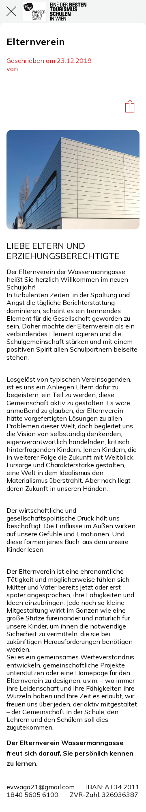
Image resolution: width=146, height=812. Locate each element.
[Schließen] (11, 11)
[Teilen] (130, 105)
